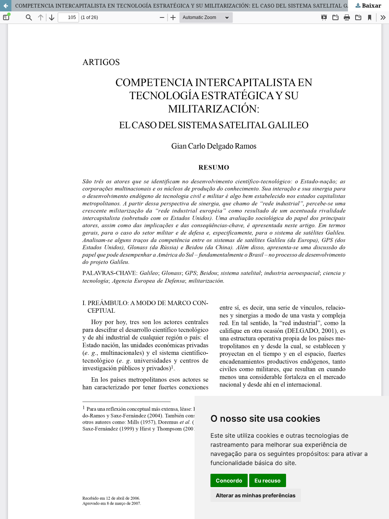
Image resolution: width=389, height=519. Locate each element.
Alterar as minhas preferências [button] (256, 495)
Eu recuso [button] (268, 480)
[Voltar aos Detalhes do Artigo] (5, 5)
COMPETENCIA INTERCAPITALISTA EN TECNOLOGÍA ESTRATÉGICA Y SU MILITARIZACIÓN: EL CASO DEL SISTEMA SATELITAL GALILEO (191, 5)
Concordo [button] (229, 480)
